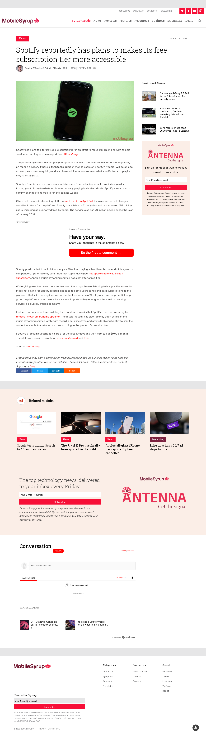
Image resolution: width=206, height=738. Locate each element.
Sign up (130, 551)
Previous (175, 38)
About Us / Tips (140, 671)
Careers (137, 681)
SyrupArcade (81, 20)
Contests (152, 11)
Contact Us (124, 11)
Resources (141, 20)
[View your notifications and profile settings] (132, 577)
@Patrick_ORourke (51, 68)
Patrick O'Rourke (33, 68)
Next (186, 38)
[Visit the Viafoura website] (129, 637)
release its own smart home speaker (38, 316)
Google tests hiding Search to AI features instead (36, 447)
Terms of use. (53, 728)
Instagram (167, 681)
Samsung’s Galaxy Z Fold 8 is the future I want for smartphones (174, 96)
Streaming (175, 20)
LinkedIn (56, 370)
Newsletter (166, 11)
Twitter (40, 370)
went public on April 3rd (78, 201)
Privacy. (42, 728)
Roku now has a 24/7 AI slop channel (166, 447)
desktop (62, 338)
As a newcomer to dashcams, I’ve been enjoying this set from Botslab (172, 113)
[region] (78, 591)
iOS (86, 338)
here (32, 366)
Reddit (72, 370)
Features (125, 20)
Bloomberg (32, 346)
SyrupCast (138, 11)
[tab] (28, 578)
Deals (189, 20)
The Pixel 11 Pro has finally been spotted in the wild (80, 447)
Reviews (110, 20)
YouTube (167, 685)
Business (158, 20)
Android (73, 338)
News (97, 20)
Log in (123, 551)
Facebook (23, 370)
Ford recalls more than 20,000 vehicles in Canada (174, 129)
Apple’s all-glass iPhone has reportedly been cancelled (122, 449)
